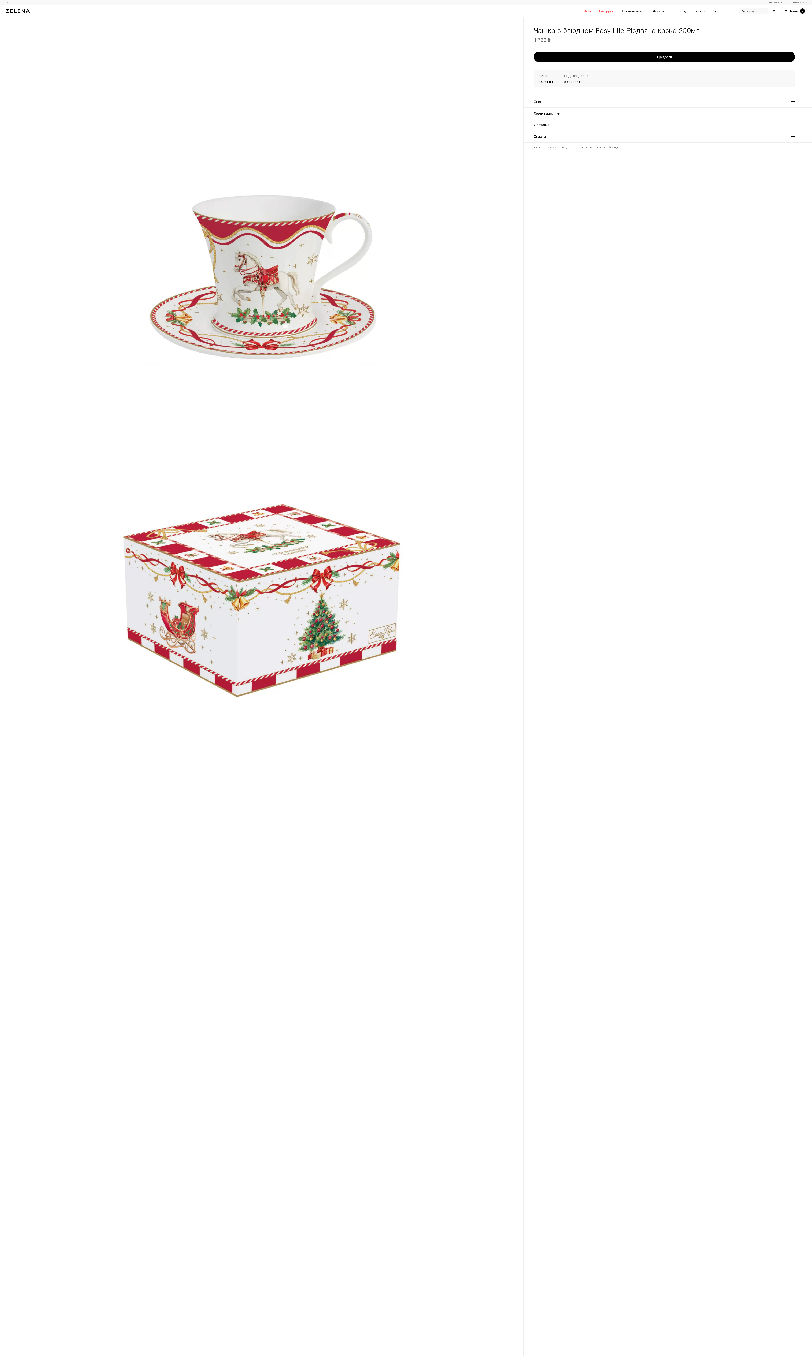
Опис (538, 101)
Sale (716, 11)
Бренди (700, 11)
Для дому (659, 11)
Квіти (587, 11)
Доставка (541, 125)
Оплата (540, 136)
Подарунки (606, 11)
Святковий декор (633, 11)
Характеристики (547, 113)
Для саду (680, 11)
